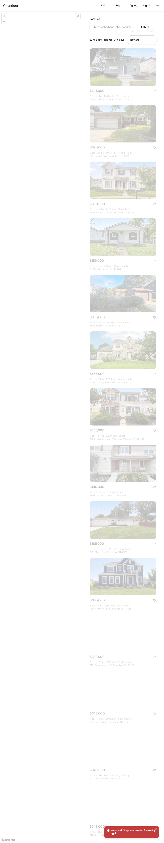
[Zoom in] (4, 16)
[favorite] (154, 91)
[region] (41, 427)
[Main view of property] (123, 67)
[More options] (157, 6)
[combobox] (142, 40)
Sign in (147, 5)
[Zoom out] (4, 21)
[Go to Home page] (11, 6)
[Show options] (153, 40)
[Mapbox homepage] (8, 840)
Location (95, 19)
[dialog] (131, 832)
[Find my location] (77, 16)
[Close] (156, 829)
